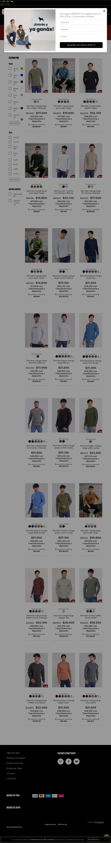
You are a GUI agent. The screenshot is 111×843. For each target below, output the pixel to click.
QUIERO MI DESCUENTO (81, 45)
